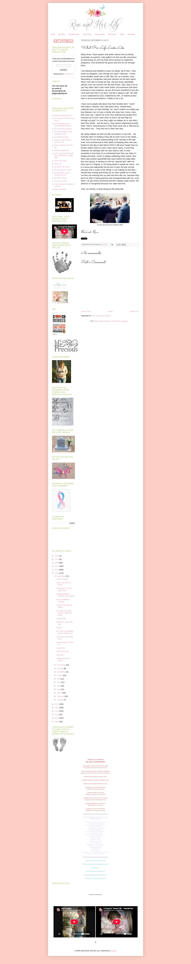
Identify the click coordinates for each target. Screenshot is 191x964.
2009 (57, 722)
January (60, 700)
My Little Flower (60, 178)
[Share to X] (121, 245)
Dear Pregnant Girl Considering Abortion (62, 125)
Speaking (131, 34)
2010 (57, 718)
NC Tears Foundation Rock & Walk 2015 (64, 632)
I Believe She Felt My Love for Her (62, 141)
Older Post (134, 311)
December (61, 576)
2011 (57, 715)
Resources (112, 34)
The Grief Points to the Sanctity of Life (63, 133)
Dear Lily (57, 164)
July (59, 679)
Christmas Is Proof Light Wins (63, 589)
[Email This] (117, 245)
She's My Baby (60, 189)
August (60, 675)
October (60, 668)
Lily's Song (87, 34)
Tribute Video (100, 34)
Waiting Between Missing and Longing (65, 595)
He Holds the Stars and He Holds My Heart (64, 613)
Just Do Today (62, 579)
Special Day (61, 619)
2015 (57, 573)
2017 (57, 566)
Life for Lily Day (60, 181)
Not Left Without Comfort (62, 601)
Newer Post (86, 311)
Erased (59, 628)
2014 (57, 704)
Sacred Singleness (61, 150)
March (59, 693)
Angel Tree (60, 648)
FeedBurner (68, 74)
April (59, 689)
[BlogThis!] (119, 245)
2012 (57, 711)
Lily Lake (59, 655)
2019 (57, 559)
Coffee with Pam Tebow (63, 659)
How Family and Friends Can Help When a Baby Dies (64, 155)
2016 (57, 570)
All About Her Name (62, 167)
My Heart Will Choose (63, 129)
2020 (57, 556)
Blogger (113, 951)
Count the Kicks (60, 161)
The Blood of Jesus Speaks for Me (62, 174)
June (59, 682)
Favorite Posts (74, 34)
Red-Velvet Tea (62, 651)
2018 (57, 563)
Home (53, 34)
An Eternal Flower (61, 137)
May (59, 686)
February (61, 696)
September (61, 672)
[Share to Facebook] (123, 245)
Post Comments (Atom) (101, 316)
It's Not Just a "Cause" (63, 170)
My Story (61, 34)
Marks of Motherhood (62, 115)
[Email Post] (111, 244)
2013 (57, 708)
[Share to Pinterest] (125, 245)
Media (122, 34)
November (61, 665)
